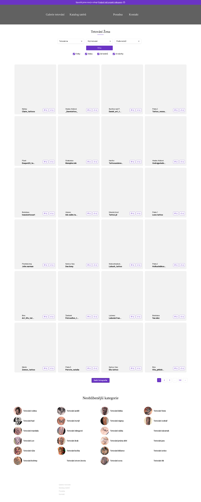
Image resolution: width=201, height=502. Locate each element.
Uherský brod (114, 212)
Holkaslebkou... (159, 266)
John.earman (27, 266)
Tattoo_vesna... (159, 111)
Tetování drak (72, 441)
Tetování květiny (30, 461)
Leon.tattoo (157, 215)
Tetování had (28, 421)
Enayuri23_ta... (28, 163)
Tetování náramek (161, 431)
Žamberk (68, 316)
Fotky (78, 54)
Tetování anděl (73, 411)
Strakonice (69, 161)
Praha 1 (155, 212)
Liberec (68, 212)
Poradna (118, 14)
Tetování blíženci (117, 451)
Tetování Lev (28, 441)
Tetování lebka (116, 411)
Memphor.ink (71, 163)
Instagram (112, 491)
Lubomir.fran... (115, 318)
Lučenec (112, 316)
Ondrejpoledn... (159, 163)
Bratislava (25, 212)
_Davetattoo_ (71, 111)
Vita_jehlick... (158, 370)
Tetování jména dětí (118, 441)
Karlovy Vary (70, 264)
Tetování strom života (76, 461)
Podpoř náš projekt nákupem (110, 2)
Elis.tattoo (113, 370)
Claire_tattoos (28, 111)
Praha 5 (68, 367)
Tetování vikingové (75, 431)
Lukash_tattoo (115, 266)
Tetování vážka (116, 431)
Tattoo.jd (113, 215)
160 (180, 380)
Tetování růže (29, 451)
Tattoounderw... (116, 163)
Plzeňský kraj (27, 264)
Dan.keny (69, 266)
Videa (90, 54)
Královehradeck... (115, 264)
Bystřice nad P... (114, 109)
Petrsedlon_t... (72, 318)
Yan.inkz (156, 318)
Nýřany (24, 109)
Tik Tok (110, 496)
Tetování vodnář (161, 421)
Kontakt (133, 14)
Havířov (111, 161)
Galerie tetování (55, 14)
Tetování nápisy (117, 421)
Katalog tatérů (78, 14)
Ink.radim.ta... (71, 215)
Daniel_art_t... (115, 111)
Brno (23, 316)
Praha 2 (155, 109)
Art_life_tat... (28, 318)
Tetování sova (116, 461)
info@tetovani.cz (158, 492)
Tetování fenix (160, 411)
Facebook (111, 485)
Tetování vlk (159, 461)
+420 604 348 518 (158, 485)
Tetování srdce (160, 451)
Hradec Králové (71, 109)
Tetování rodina (30, 411)
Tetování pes (159, 441)
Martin (24, 367)
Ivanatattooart (28, 215)
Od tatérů (104, 54)
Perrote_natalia (72, 370)
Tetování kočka (73, 451)
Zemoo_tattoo (28, 370)
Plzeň (24, 161)
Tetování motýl (73, 421)
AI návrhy (119, 54)
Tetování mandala (31, 431)
